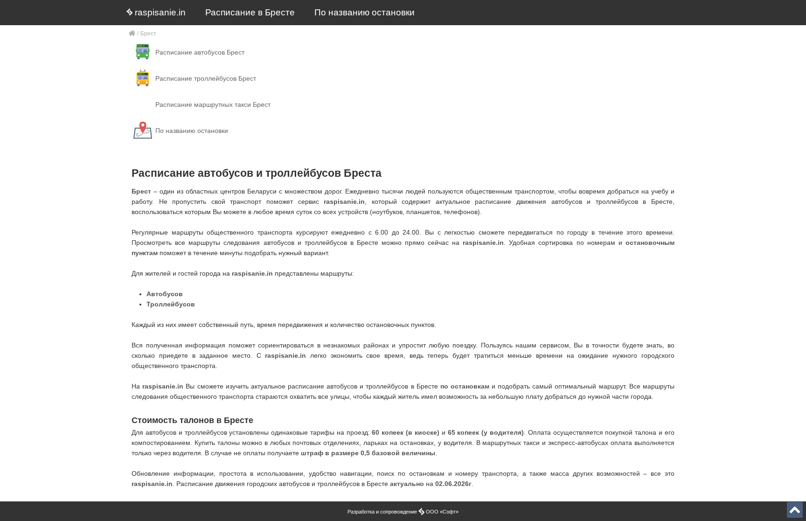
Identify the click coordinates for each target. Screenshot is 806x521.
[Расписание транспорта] (132, 33)
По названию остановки (364, 12)
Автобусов (164, 294)
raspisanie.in (159, 12)
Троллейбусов (170, 304)
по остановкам (464, 386)
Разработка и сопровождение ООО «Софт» (403, 511)
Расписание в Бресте (250, 12)
